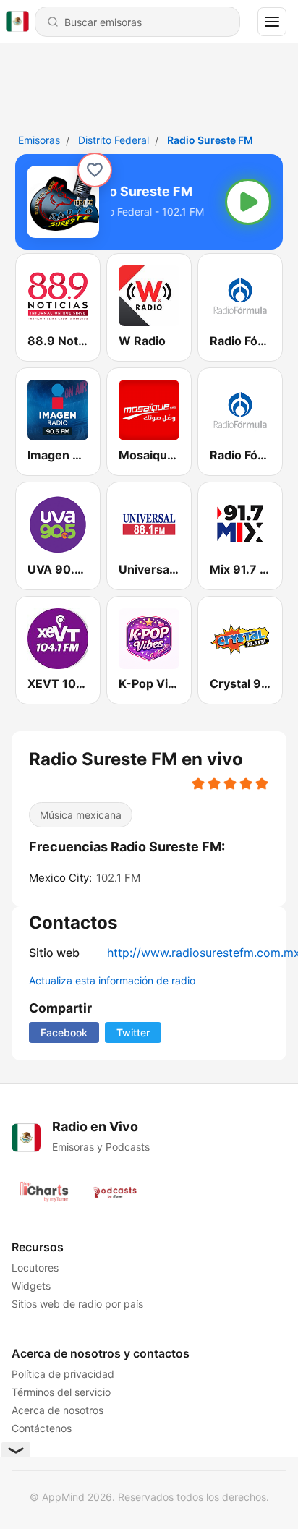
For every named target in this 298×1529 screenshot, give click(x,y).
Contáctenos (42, 1428)
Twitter (133, 1032)
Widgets (31, 1285)
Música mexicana (81, 815)
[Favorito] (94, 170)
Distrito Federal (113, 140)
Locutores (35, 1267)
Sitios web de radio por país (77, 1304)
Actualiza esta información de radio (112, 980)
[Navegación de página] (271, 21)
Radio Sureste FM (210, 140)
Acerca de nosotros (57, 1410)
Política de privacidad (63, 1374)
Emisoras (39, 140)
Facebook (64, 1032)
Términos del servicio (61, 1392)
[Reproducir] (248, 202)
